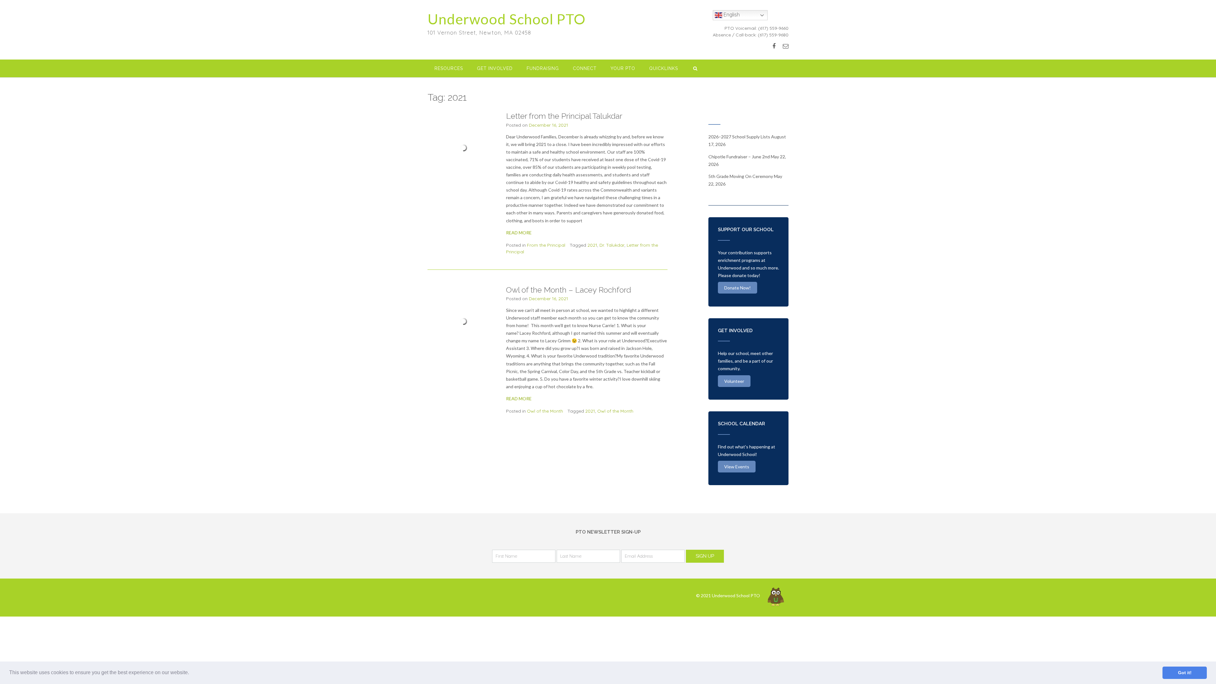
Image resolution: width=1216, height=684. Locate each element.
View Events (736, 466)
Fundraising (543, 68)
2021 (592, 245)
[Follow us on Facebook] (774, 46)
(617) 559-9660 (773, 28)
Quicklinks (663, 68)
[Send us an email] (785, 46)
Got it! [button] (1185, 672)
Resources (448, 68)
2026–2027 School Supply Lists (739, 136)
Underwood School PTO (507, 19)
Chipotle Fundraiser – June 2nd (739, 156)
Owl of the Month (545, 411)
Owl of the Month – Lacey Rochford (568, 289)
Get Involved (495, 68)
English (731, 14)
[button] (191, 673)
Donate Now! (737, 287)
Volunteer (734, 381)
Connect (585, 68)
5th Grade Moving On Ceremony (740, 176)
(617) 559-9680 (773, 35)
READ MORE (519, 232)
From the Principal (546, 245)
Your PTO (623, 68)
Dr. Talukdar (611, 245)
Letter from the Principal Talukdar (564, 116)
